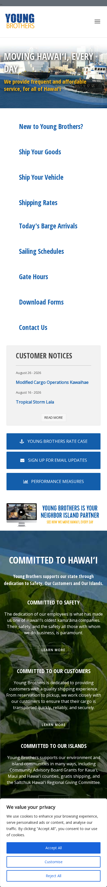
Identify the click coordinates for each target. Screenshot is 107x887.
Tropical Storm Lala (35, 402)
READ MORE (53, 417)
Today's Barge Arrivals (48, 225)
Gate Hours (33, 276)
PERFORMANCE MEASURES (57, 481)
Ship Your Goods (40, 151)
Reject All (53, 875)
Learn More (53, 650)
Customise (54, 861)
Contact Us (33, 327)
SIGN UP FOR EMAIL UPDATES (57, 460)
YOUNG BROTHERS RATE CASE (57, 441)
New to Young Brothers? (51, 126)
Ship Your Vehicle (41, 177)
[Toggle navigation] (97, 21)
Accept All (53, 847)
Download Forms (41, 302)
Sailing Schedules (41, 251)
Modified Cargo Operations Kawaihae (52, 382)
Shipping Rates (38, 202)
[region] (53, 842)
